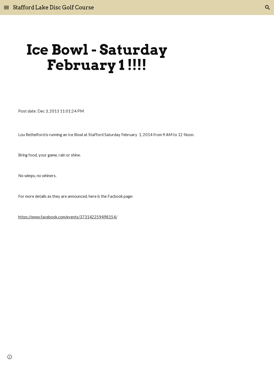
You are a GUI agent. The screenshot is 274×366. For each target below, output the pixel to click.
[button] (6, 7)
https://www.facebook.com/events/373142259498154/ (67, 217)
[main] (96, 57)
